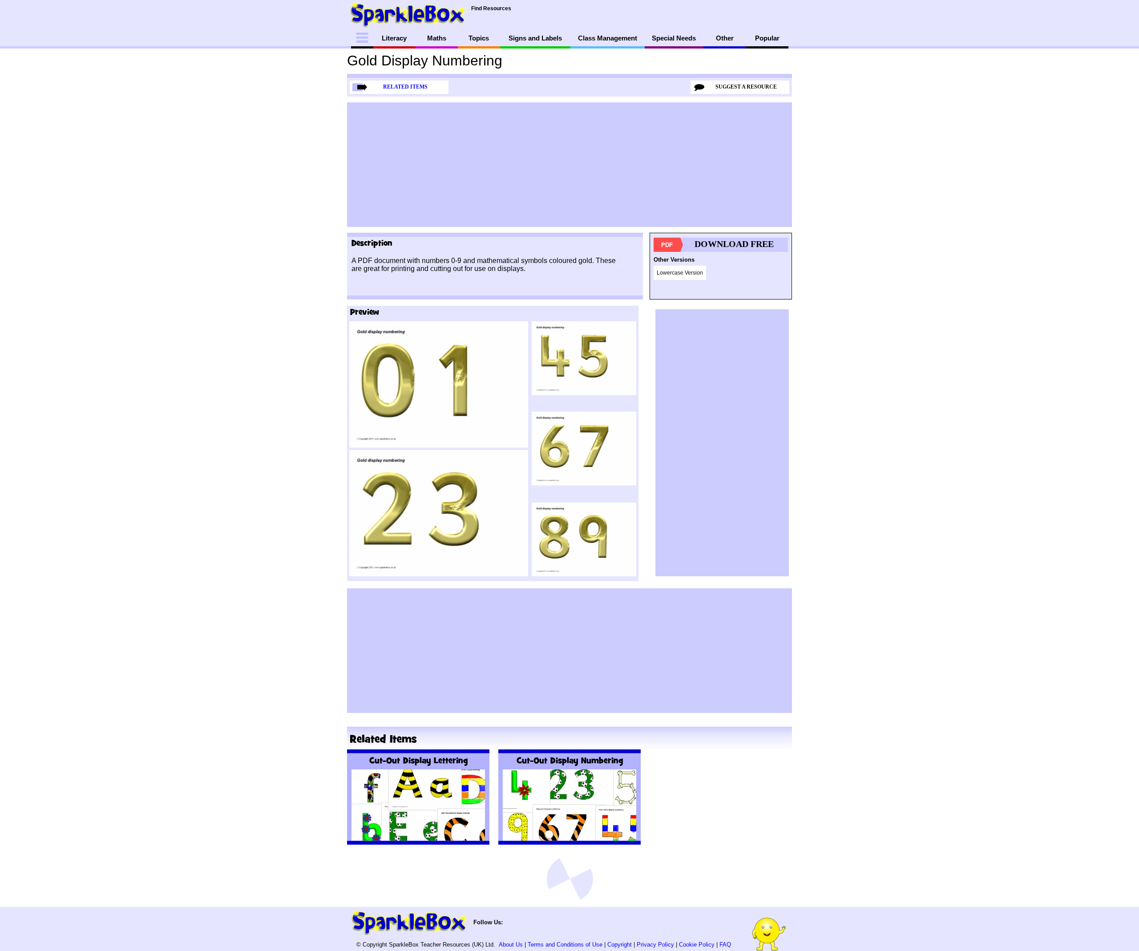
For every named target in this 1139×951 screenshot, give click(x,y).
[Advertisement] (569, 164)
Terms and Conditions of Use (565, 944)
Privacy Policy (655, 944)
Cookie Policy (697, 944)
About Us (511, 944)
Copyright (619, 944)
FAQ (725, 944)
